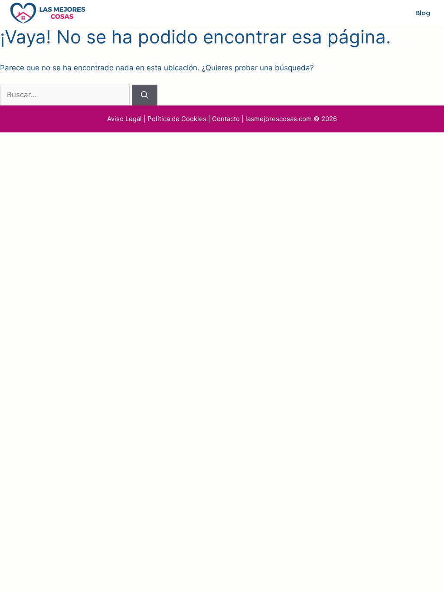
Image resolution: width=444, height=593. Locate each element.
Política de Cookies (176, 119)
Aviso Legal (124, 119)
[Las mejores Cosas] (48, 12)
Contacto (226, 119)
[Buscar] (144, 95)
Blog (422, 13)
